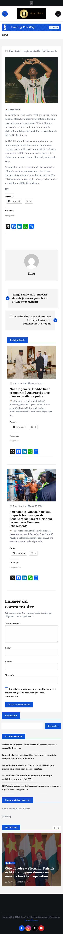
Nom (8, 647)
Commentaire (12, 623)
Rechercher (11, 715)
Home (5, 34)
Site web (9, 675)
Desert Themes (31, 920)
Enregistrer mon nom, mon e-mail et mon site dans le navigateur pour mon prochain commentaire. (30, 693)
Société (18, 50)
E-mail (9, 661)
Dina (10, 50)
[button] (54, 828)
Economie (16, 863)
